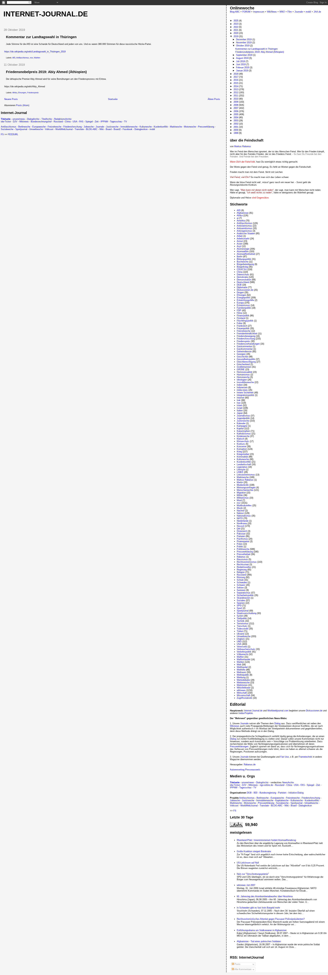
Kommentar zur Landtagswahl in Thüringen (41, 37)
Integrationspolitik (245, 395)
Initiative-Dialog (296, 792)
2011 (236, 95)
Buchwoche (242, 261)
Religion (241, 572)
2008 (236, 105)
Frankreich (242, 326)
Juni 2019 (241, 64)
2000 (236, 130)
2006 (236, 111)
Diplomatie (242, 287)
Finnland (241, 318)
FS (2, 134)
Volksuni (49, 129)
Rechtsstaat (243, 564)
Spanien (241, 603)
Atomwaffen (243, 251)
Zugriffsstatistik (244, 698)
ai (237, 218)
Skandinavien (243, 598)
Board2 (117, 129)
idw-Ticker (6, 121)
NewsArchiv (288, 782)
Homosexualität (244, 372)
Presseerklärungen (239, 746)
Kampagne (242, 426)
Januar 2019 (242, 70)
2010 (236, 99)
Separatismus (243, 592)
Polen (239, 544)
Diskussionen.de (245, 290)
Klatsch (240, 438)
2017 (236, 77)
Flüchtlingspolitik (245, 320)
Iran (239, 403)
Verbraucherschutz (246, 649)
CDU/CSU (242, 269)
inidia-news (242, 390)
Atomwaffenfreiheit (246, 254)
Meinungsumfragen (246, 487)
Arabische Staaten (246, 233)
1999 (236, 133)
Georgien (241, 354)
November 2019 (244, 42)
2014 (236, 86)
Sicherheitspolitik (245, 595)
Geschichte (242, 356)
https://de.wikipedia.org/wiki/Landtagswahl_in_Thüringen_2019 (35, 51)
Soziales (241, 600)
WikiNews (272, 11)
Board (109, 129)
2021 (236, 30)
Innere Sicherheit (245, 392)
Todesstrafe (242, 628)
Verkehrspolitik (244, 651)
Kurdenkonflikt (161, 126)
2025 (236, 20)
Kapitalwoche (282, 800)
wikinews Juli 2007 (246, 885)
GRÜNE (241, 369)
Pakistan (241, 533)
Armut (240, 241)
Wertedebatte (243, 680)
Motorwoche (190, 126)
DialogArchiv (33, 119)
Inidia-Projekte (245, 713)
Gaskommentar (244, 346)
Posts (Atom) (22, 105)
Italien (240, 410)
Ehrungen (22, 93)
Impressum (258, 11)
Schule (240, 580)
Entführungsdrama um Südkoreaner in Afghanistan (261, 930)
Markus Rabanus (242, 146)
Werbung (241, 677)
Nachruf (240, 510)
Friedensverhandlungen (248, 344)
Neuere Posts (11, 99)
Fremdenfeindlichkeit (247, 333)
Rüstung (241, 577)
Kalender (241, 423)
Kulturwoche (146, 126)
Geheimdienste (244, 351)
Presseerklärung (206, 126)
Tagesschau (116, 121)
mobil (152, 129)
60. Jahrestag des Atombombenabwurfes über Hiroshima (265, 896)
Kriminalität (242, 456)
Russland (58, 121)
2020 (236, 33)
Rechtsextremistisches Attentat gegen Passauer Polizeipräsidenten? (271, 919)
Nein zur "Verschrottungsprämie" (253, 874)
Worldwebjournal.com (277, 710)
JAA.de (317, 11)
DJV (15, 121)
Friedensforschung (72, 126)
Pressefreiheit (243, 554)
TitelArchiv (47, 119)
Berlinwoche (24, 126)
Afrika (14, 93)
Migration (241, 492)
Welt (239, 664)
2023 (236, 24)
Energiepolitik (243, 297)
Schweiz (241, 585)
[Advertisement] (29, 160)
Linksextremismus (246, 474)
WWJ (282, 11)
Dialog (277, 723)
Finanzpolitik (243, 315)
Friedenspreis (33, 93)
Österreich (242, 531)
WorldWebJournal (64, 129)
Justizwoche (112, 126)
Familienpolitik (244, 308)
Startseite (113, 99)
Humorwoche (243, 377)
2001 (236, 127)
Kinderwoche (243, 436)
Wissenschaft (243, 695)
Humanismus (243, 374)
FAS (81, 121)
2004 (236, 117)
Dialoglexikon (141, 129)
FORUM (246, 11)
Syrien (240, 616)
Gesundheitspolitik (246, 359)
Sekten (240, 587)
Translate (79, 129)
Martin (240, 482)
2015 (236, 83)
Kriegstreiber (243, 454)
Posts (237, 964)
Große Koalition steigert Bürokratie (254, 851)
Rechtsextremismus (247, 562)
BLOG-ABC (91, 129)
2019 (236, 36)
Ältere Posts (214, 99)
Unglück (241, 639)
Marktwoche (176, 126)
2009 (236, 102)
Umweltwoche (36, 129)
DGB (239, 284)
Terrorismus (242, 623)
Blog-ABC (235, 11)
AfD (13, 58)
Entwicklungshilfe (245, 300)
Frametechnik (305, 757)
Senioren (241, 590)
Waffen (240, 657)
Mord (239, 500)
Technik (240, 621)
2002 (236, 123)
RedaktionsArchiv (63, 119)
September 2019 (244, 55)
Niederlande (242, 521)
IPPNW (104, 121)
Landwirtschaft (244, 464)
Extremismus (243, 305)
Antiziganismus (244, 231)
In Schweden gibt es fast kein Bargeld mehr (258, 907)
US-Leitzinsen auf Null (248, 862)
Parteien (241, 536)
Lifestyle (241, 469)
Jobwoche (89, 126)
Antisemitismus (244, 228)
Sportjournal (21, 129)
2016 (236, 80)
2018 (236, 74)
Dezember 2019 (244, 39)
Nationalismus (244, 515)
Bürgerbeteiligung (245, 264)
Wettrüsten (242, 685)
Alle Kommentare (242, 969)
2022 (236, 27)
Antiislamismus (244, 225)
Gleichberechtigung (246, 361)
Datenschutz (243, 274)
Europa (240, 302)
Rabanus (241, 557)
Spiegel (89, 121)
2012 (236, 92)
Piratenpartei (243, 541)
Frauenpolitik (243, 328)
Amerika (241, 220)
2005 (236, 114)
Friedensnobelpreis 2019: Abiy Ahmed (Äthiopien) (46, 72)
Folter (239, 323)
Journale (100, 126)
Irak (239, 400)
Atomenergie (243, 249)
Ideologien (242, 379)
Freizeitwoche (54, 126)
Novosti (240, 526)
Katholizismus (244, 433)
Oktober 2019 (243, 45)
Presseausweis (252, 769)
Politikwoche (243, 549)
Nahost (240, 513)
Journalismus (243, 415)
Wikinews (24, 121)
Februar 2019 (243, 67)
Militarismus (243, 497)
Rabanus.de (250, 764)
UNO (239, 641)
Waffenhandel (243, 659)
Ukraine (240, 633)
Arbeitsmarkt (243, 238)
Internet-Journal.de (45, 14)
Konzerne (241, 446)
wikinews (241, 690)
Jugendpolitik (243, 418)
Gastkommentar (245, 349)
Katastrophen (243, 431)
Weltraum (241, 672)
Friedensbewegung (246, 336)
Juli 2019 (241, 61)
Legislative (242, 467)
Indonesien (242, 387)
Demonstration (244, 279)
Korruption (242, 449)
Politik (240, 546)
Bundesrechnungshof (41, 121)
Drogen (240, 292)
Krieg (239, 451)
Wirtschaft (242, 693)
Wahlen (37, 58)
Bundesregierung (267, 792)
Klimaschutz (243, 441)
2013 (236, 89)
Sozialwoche (7, 129)
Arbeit (240, 236)
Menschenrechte (245, 490)
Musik (240, 508)
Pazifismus (242, 539)
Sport (239, 608)
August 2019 (242, 58)
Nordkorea (242, 523)
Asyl (239, 246)
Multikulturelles (244, 505)
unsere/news (18, 119)
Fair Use (284, 757)
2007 (236, 108)
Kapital (240, 428)
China (68, 121)
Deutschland (243, 282)
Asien (239, 243)
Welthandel (242, 667)
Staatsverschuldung (246, 613)
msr (31, 58)
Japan (240, 413)
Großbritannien (244, 367)
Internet (240, 397)
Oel (238, 528)
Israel (239, 408)
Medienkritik (243, 485)
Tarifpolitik (242, 618)
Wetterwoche (243, 682)
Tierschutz (242, 626)
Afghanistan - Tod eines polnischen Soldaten (259, 941)
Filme (239, 313)
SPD (239, 605)
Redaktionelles (244, 567)
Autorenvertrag (237, 769)
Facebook (127, 129)
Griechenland (243, 364)
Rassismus (242, 559)
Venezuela (242, 646)
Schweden (242, 582)
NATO (240, 518)
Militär (240, 495)
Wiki (101, 129)
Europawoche (39, 126)
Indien (240, 385)
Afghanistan (243, 213)
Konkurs (241, 444)
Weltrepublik (243, 675)
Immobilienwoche (129, 126)
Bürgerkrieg (242, 267)
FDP (239, 310)
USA (75, 121)
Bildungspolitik (244, 259)
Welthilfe (241, 669)
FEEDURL (13, 134)
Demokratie (242, 277)
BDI (255, 792)
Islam (239, 405)
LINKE (240, 472)
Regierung (242, 569)
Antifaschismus (22, 58)
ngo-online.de (266, 785)
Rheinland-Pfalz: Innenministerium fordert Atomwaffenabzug (266, 840)
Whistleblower (243, 687)
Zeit (97, 121)
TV (125, 121)
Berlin (239, 256)
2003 (236, 120)
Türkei (240, 631)
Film (290, 11)
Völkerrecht (242, 654)
